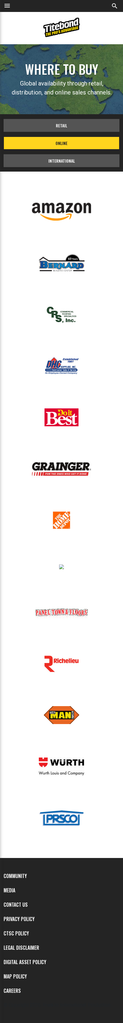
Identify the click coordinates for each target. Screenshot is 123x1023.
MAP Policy (15, 976)
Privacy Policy (19, 919)
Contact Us (16, 904)
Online (61, 143)
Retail (61, 125)
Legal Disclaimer (21, 947)
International (61, 161)
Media (9, 890)
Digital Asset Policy (25, 962)
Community (15, 876)
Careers (12, 990)
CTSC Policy (16, 933)
